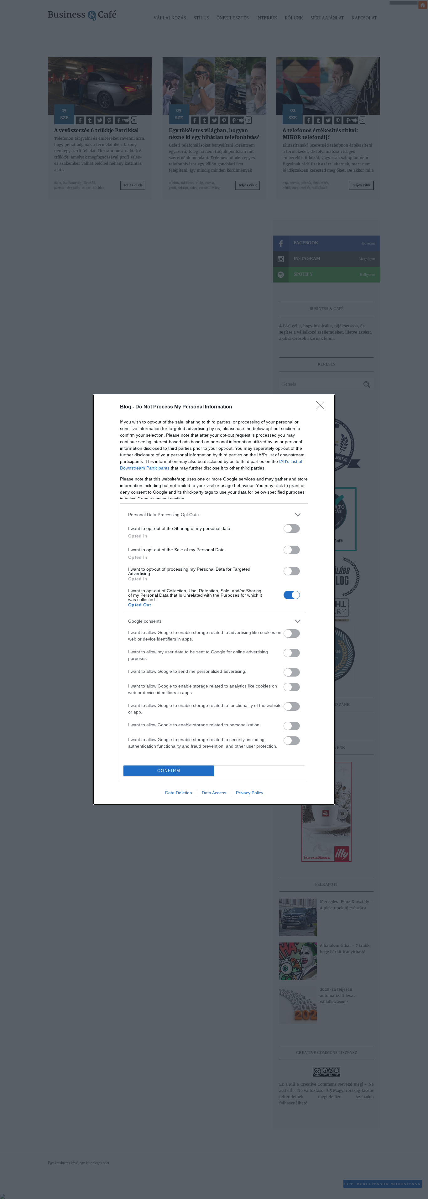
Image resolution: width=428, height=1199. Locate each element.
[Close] (322, 407)
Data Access (214, 792)
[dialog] (214, 599)
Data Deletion (178, 792)
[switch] (292, 528)
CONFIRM (168, 770)
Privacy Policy (249, 792)
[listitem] (214, 514)
